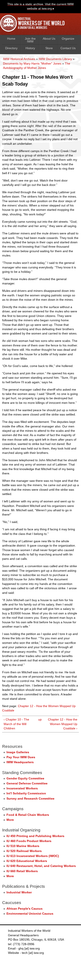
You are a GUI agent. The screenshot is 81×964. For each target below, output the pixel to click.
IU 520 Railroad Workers (24, 851)
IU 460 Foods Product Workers (28, 841)
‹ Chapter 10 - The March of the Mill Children (16, 724)
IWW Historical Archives (19, 59)
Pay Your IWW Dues (20, 757)
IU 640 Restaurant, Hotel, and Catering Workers (41, 866)
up (39, 719)
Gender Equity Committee (25, 778)
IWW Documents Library (55, 59)
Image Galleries (17, 752)
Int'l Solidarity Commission (26, 793)
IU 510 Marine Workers (22, 846)
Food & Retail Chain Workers (27, 814)
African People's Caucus (24, 908)
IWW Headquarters (20, 762)
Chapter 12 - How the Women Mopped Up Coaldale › (62, 724)
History (30, 48)
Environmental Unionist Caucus (29, 913)
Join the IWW (30, 40)
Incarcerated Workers (22, 788)
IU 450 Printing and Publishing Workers (35, 836)
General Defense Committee (27, 783)
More (10, 819)
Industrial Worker (19, 892)
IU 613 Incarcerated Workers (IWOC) (32, 856)
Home (11, 38)
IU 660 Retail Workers (22, 871)
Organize (68, 38)
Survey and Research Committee (30, 798)
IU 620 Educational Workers (26, 861)
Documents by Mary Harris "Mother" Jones (32, 63)
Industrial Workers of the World (33, 24)
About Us (49, 38)
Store (49, 48)
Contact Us (68, 48)
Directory (11, 48)
